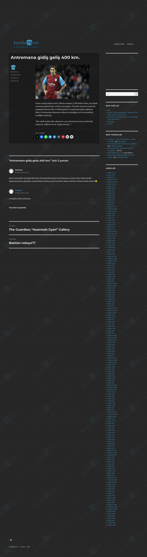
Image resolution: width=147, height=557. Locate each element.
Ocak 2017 (111, 324)
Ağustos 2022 (112, 180)
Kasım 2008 (112, 525)
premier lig (15, 81)
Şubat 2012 (111, 439)
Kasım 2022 (112, 173)
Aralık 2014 (111, 376)
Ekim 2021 (111, 202)
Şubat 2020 (111, 243)
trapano (18, 190)
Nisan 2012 (111, 435)
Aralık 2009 (111, 496)
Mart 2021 (111, 218)
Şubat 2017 (111, 322)
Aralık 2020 (111, 222)
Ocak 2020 (111, 245)
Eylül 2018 (111, 281)
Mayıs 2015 (111, 365)
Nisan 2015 (111, 367)
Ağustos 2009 (112, 505)
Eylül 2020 (111, 229)
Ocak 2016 (111, 351)
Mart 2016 (111, 347)
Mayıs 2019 (111, 263)
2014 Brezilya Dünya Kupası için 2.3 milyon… (123, 144)
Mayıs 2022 (111, 186)
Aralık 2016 (111, 326)
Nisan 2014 (111, 394)
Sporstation (122, 141)
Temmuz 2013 (112, 414)
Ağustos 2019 (112, 256)
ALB (12, 78)
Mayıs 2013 (111, 419)
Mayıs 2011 (111, 457)
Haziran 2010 (112, 482)
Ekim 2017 (111, 304)
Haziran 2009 (112, 509)
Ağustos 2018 (112, 283)
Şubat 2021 (111, 220)
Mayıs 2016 (111, 342)
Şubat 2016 (111, 349)
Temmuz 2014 (112, 387)
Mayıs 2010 (111, 484)
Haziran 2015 (112, 362)
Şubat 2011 (111, 464)
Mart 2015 (111, 369)
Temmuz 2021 (112, 209)
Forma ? (110, 124)
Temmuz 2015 (112, 360)
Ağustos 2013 (112, 412)
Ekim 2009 (111, 500)
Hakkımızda (119, 44)
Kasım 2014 (111, 378)
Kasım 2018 (111, 277)
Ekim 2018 (111, 279)
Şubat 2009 (111, 518)
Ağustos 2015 (112, 358)
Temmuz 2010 (112, 480)
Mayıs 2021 (111, 213)
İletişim (130, 44)
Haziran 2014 (112, 389)
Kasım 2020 (112, 225)
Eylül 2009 (111, 502)
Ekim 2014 (111, 380)
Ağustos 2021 (112, 207)
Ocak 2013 (111, 428)
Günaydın (111, 121)
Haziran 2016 (112, 340)
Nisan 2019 (111, 265)
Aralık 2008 (111, 523)
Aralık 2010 (111, 468)
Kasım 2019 (111, 249)
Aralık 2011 (111, 444)
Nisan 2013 (111, 421)
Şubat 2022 (111, 193)
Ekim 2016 (111, 331)
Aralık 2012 (111, 430)
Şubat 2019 (111, 270)
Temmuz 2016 (112, 338)
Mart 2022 (111, 191)
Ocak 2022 (111, 195)
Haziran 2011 (112, 455)
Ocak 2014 (111, 401)
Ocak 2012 (111, 441)
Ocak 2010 (111, 493)
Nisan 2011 (111, 459)
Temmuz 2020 (112, 234)
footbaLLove (13, 547)
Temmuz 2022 (112, 182)
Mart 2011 (111, 462)
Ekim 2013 (111, 408)
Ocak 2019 (111, 272)
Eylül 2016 (111, 333)
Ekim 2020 (111, 227)
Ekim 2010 (111, 473)
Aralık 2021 (111, 198)
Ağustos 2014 (112, 385)
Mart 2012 (111, 437)
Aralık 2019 (111, 247)
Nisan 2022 (111, 189)
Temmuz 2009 (113, 507)
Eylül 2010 (111, 475)
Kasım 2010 (111, 471)
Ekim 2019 (111, 252)
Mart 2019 (111, 268)
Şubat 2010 (111, 491)
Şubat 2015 (111, 371)
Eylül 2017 (111, 306)
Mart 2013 (111, 423)
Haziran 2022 (112, 184)
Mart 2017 (111, 319)
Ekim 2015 (111, 353)
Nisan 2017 (111, 317)
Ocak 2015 (111, 374)
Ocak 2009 (111, 520)
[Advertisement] (74, 21)
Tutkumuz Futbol (122, 157)
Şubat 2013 (111, 426)
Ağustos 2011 (112, 450)
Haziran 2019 (112, 261)
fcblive (16, 78)
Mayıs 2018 (111, 288)
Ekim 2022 (111, 175)
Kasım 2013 (111, 405)
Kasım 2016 (111, 329)
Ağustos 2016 (112, 335)
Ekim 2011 (111, 448)
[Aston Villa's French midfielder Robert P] (67, 82)
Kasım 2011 (111, 446)
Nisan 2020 (111, 238)
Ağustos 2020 (112, 231)
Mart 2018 (111, 292)
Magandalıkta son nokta (116, 153)
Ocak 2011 (111, 466)
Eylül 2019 (111, 254)
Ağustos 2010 (112, 478)
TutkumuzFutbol (116, 146)
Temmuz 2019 (112, 259)
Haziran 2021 (112, 211)
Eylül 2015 (111, 356)
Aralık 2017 (111, 299)
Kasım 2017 (111, 301)
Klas (109, 110)
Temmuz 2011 (112, 453)
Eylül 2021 (111, 204)
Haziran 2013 (112, 417)
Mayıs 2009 (111, 511)
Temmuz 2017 (112, 310)
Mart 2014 (111, 396)
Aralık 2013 (111, 403)
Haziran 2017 (112, 313)
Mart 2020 (111, 240)
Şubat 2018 (111, 295)
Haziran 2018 (112, 286)
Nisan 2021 (111, 216)
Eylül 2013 (111, 410)
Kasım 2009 (112, 498)
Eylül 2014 (111, 383)
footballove (15, 72)
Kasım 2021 (111, 200)
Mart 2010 (111, 489)
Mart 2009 (111, 516)
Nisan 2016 (111, 344)
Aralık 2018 (111, 274)
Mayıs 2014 (111, 392)
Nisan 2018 (111, 290)
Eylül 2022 (111, 177)
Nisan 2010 (111, 487)
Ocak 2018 (111, 297)
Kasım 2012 (111, 432)
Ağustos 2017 (112, 308)
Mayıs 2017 (111, 315)
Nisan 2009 (111, 514)
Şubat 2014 (111, 399)
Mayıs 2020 (111, 236)
